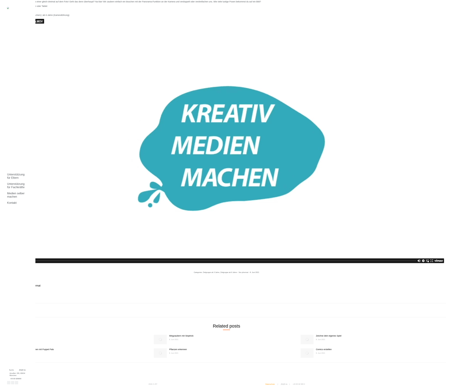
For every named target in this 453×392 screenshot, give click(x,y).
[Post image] (160, 339)
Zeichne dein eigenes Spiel (328, 336)
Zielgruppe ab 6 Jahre (228, 272)
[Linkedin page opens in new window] (16, 382)
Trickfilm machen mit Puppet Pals (38, 349)
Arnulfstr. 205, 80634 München (17, 374)
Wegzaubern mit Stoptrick (181, 336)
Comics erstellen (324, 349)
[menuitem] (17, 176)
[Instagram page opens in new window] (12, 382)
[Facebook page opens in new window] (8, 382)
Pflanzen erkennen (178, 349)
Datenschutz (270, 384)
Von (243, 272)
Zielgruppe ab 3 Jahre (211, 272)
